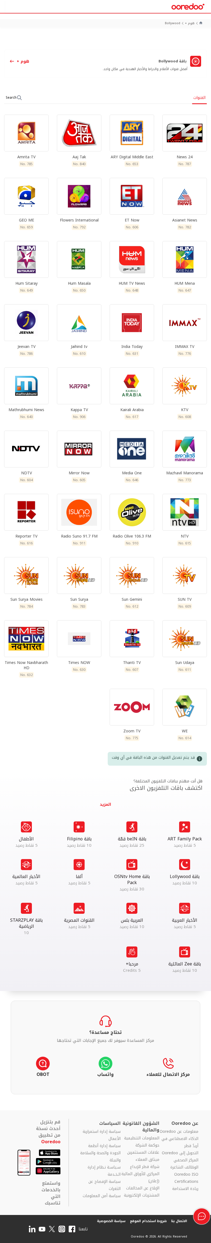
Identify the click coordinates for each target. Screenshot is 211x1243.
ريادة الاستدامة (185, 1188)
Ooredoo (50, 1141)
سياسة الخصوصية (111, 1221)
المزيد (184, 834)
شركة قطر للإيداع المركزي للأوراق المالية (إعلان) (140, 1174)
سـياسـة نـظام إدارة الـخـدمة (104, 1171)
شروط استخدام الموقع (148, 1221)
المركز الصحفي (186, 1160)
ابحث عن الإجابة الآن (105, 1036)
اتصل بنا (168, 1068)
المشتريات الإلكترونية (141, 1195)
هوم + (190, 23)
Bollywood (172, 23)
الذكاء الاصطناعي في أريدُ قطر (180, 1142)
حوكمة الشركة (147, 1145)
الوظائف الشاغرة (184, 1167)
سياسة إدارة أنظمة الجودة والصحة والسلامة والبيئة (100, 1153)
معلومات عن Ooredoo (179, 1131)
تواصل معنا (105, 1068)
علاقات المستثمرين (143, 1152)
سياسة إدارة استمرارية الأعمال (102, 1135)
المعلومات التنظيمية (141, 1138)
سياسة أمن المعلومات (102, 1196)
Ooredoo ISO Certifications (186, 1178)
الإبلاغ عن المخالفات (142, 1188)
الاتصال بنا (179, 1221)
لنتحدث (43, 1068)
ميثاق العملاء (147, 1159)
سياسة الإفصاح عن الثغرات (104, 1185)
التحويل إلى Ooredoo (180, 1153)
